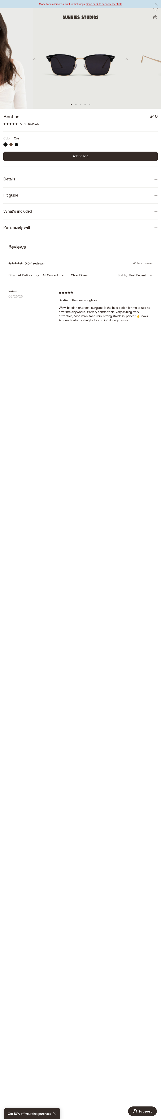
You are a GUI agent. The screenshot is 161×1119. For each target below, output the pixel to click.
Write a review (142, 263)
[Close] (55, 1114)
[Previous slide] (35, 60)
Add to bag (80, 156)
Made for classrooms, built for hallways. (80, 4)
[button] (71, 104)
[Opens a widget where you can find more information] (142, 1111)
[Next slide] (126, 60)
